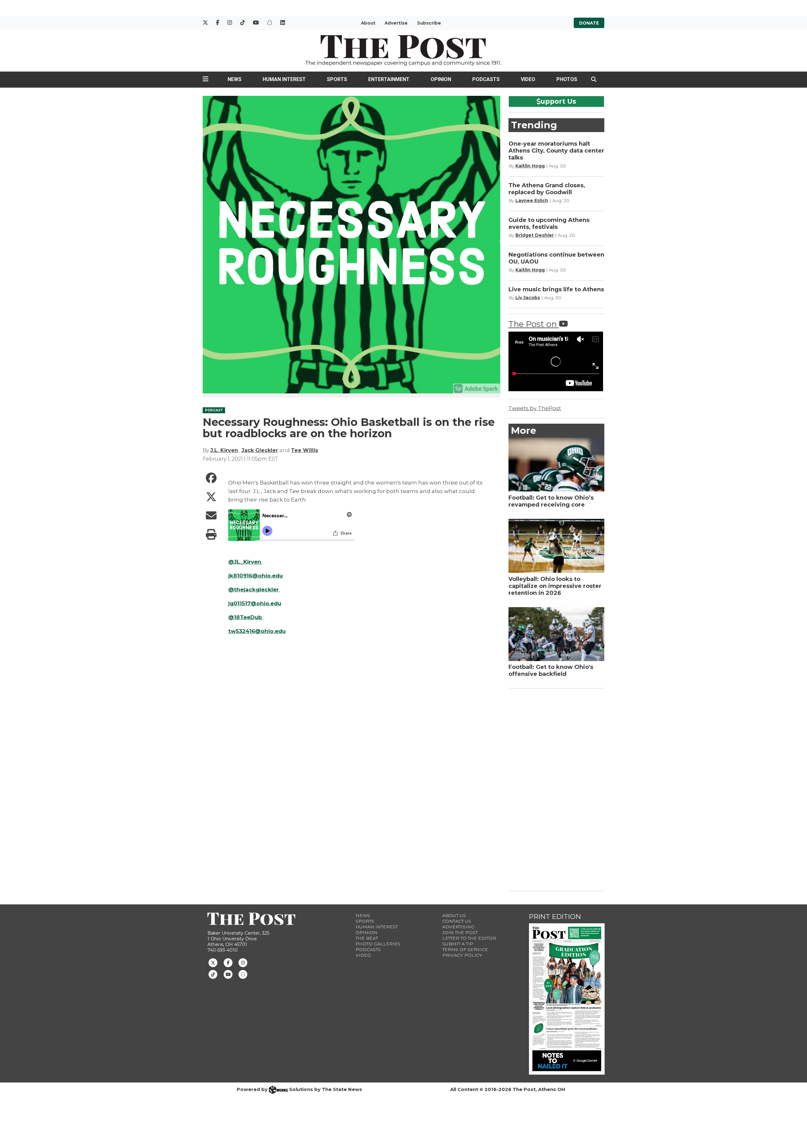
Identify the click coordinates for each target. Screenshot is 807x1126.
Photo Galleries (378, 944)
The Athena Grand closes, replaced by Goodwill (546, 189)
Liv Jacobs (527, 297)
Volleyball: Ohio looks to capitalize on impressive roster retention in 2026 (554, 586)
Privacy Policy (462, 955)
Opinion (441, 79)
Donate (589, 23)
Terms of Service (465, 949)
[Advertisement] (555, 788)
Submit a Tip (457, 944)
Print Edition (555, 916)
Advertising (458, 927)
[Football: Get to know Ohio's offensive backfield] (556, 634)
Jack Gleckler (259, 450)
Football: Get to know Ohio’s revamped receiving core (551, 501)
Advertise (396, 23)
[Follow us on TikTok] (212, 974)
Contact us (456, 921)
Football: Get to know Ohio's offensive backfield (550, 670)
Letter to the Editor (469, 938)
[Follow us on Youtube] (228, 974)
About (368, 23)
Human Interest (284, 79)
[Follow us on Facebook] (228, 962)
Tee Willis (304, 450)
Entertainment (388, 79)
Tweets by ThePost (534, 408)
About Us (454, 915)
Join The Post (460, 932)
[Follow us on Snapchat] (242, 974)
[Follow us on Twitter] (212, 962)
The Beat (367, 938)
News (234, 79)
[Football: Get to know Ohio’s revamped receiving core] (556, 464)
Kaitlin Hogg (530, 166)
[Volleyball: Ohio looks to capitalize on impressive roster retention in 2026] (556, 546)
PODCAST (214, 410)
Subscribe (429, 23)
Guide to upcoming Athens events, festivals (548, 223)
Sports (337, 79)
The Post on (533, 324)
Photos (566, 79)
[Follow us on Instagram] (242, 962)
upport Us (558, 101)
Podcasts (486, 79)
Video (528, 79)
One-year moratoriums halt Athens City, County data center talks (556, 150)
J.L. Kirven (224, 450)
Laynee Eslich (531, 200)
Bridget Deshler (534, 235)
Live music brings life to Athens (556, 289)
